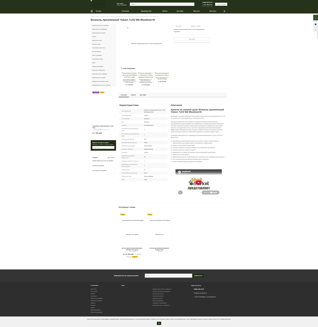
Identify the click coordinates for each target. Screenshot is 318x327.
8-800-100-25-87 (207, 2)
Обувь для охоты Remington (161, 291)
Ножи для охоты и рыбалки (161, 305)
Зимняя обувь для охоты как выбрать (102, 161)
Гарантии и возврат (97, 298)
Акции (93, 307)
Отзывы (93, 305)
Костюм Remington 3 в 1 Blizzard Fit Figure (162, 78)
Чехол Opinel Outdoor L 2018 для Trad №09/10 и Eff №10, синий (129, 81)
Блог (123, 285)
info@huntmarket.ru (200, 293)
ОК (159, 323)
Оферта (93, 303)
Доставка (94, 296)
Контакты (94, 289)
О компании (94, 285)
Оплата (93, 293)
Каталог (155, 285)
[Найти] (192, 4)
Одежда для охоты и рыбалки (162, 289)
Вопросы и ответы (96, 300)
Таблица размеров (97, 312)
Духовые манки (157, 298)
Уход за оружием (158, 300)
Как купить (94, 291)
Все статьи (111, 157)
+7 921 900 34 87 (207, 4)
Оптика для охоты (158, 293)
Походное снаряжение (160, 303)
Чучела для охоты (158, 296)
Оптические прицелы (98, 165)
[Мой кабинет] (224, 11)
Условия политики (225, 319)
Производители (95, 310)
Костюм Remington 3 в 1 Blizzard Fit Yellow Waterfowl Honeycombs (145, 81)
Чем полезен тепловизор (99, 170)
